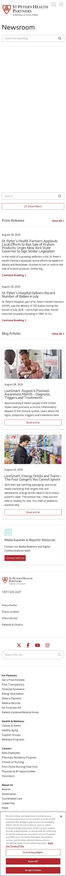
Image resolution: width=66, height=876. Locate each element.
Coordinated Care (12, 798)
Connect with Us (15, 558)
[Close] (61, 816)
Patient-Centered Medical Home (20, 712)
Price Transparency (13, 684)
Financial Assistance (13, 689)
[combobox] (33, 38)
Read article (33, 422)
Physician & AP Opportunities (18, 771)
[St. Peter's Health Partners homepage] (25, 16)
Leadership (8, 803)
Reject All (33, 861)
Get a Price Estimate (13, 680)
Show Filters (35, 206)
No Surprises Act (11, 707)
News (5, 808)
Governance (9, 794)
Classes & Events (11, 725)
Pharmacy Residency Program (19, 757)
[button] (61, 3)
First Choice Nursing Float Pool (19, 766)
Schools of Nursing (13, 762)
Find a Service (9, 618)
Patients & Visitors (12, 624)
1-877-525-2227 (11, 592)
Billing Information (13, 693)
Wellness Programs (13, 739)
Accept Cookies (33, 870)
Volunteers (8, 776)
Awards (6, 789)
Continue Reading (13, 275)
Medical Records (11, 703)
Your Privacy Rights (33, 852)
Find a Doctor (9, 605)
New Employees (11, 753)
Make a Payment (11, 698)
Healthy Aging (10, 730)
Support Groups (11, 735)
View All (57, 220)
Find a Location (10, 611)
